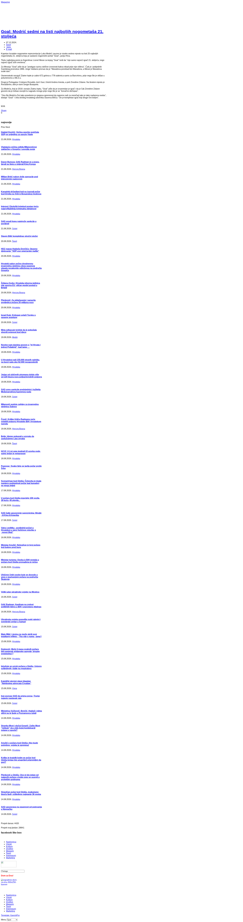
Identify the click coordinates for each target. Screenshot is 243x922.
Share (3, 110)
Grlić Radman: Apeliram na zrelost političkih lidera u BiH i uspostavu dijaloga (21, 605)
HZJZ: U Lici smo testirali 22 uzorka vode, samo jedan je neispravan (21, 452)
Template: (5, 915)
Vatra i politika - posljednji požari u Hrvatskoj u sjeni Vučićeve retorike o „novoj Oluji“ (18, 530)
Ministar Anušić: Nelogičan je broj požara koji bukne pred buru (20, 546)
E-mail (9, 49)
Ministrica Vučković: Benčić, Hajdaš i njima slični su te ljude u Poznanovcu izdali (21, 712)
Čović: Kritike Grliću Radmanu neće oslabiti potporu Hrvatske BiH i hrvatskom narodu (21, 421)
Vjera (14, 688)
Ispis (8, 47)
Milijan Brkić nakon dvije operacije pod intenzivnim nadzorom (19, 178)
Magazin (10, 851)
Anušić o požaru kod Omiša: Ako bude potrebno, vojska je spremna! (19, 744)
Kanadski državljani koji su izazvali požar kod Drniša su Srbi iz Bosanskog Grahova (21, 193)
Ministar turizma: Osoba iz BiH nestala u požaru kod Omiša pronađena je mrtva (20, 561)
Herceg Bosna (18, 169)
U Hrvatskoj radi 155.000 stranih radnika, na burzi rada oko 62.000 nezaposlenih (20, 361)
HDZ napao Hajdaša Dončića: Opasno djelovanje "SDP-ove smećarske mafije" (20, 250)
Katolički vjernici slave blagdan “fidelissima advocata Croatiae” (16, 682)
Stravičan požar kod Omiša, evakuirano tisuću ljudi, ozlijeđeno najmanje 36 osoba (21, 793)
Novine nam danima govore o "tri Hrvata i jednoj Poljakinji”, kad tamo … (20, 346)
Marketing (10, 858)
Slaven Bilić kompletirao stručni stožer (19, 236)
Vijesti (9, 844)
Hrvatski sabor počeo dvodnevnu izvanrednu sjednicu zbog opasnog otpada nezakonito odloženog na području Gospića (21, 267)
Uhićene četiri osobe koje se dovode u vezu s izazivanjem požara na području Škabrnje (19, 577)
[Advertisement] (83, 9)
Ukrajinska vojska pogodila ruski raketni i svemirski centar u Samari (20, 620)
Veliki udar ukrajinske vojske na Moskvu (20, 592)
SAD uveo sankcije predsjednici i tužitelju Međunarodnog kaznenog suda (21, 390)
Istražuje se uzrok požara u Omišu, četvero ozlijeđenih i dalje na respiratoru (21, 667)
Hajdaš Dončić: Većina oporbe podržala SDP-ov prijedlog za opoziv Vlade (20, 133)
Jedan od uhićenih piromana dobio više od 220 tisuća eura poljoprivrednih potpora (21, 376)
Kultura (9, 846)
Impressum (11, 855)
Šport (8, 45)
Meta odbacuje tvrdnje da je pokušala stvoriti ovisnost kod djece (19, 331)
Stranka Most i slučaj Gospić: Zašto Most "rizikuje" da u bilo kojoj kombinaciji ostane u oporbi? (20, 728)
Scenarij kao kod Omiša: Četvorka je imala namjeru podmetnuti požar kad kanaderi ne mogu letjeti (21, 483)
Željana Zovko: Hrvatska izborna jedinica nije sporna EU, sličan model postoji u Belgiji (20, 285)
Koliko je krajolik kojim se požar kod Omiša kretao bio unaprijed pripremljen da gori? (21, 760)
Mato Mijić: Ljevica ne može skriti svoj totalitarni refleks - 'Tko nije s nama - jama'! (21, 635)
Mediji (15, 337)
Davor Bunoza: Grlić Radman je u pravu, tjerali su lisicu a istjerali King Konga (20, 163)
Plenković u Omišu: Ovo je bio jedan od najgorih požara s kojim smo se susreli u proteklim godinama (20, 777)
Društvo (9, 849)
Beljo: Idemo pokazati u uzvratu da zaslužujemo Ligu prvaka (17, 437)
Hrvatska (16, 139)
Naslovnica (11, 842)
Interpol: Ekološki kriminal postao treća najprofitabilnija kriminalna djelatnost (19, 207)
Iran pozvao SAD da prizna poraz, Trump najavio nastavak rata (20, 697)
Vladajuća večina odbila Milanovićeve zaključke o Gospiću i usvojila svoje (19, 148)
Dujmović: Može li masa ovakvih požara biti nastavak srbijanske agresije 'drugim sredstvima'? (20, 651)
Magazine (5, 2)
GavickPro (15, 915)
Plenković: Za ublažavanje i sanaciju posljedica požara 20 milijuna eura (18, 301)
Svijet (14, 228)
